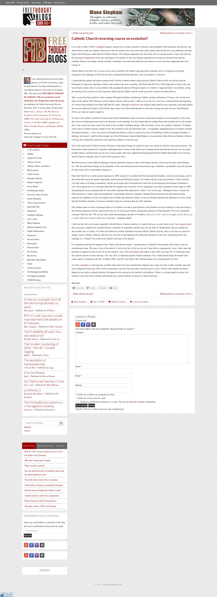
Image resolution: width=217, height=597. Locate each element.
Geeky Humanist (34, 198)
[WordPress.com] (42, 544)
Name (78, 366)
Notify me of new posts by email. (92, 398)
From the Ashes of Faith (37, 194)
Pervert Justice (33, 239)
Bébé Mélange (53, 384)
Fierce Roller (32, 186)
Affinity (30, 153)
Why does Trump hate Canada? (37, 460)
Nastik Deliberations (35, 231)
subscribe (133, 401)
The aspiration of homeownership (35, 362)
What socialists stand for (35, 465)
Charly (46, 355)
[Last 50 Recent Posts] (30, 294)
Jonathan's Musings (35, 214)
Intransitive (32, 210)
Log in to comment (140, 301)
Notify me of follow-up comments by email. (96, 394)
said (95, 139)
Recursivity (32, 255)
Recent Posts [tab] (29, 445)
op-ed (143, 101)
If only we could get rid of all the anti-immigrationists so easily (42, 303)
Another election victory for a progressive (42, 495)
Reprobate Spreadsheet (36, 259)
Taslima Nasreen (34, 267)
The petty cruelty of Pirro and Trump (40, 506)
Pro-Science (32, 251)
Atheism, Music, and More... (39, 166)
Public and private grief (83, 33)
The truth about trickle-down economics (41, 479)
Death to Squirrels (34, 182)
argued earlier (185, 224)
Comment (79, 332)
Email (78, 375)
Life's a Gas (32, 219)
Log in (27, 430)
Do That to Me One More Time (44, 381)
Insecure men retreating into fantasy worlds (43, 490)
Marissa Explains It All (36, 227)
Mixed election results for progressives (41, 500)
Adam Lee (56, 339)
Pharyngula (32, 243)
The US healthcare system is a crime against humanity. (43, 404)
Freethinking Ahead (35, 190)
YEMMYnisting (34, 280)
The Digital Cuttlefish (36, 276)
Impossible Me (33, 206)
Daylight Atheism (34, 178)
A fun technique (34, 372)
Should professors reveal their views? (175, 33)
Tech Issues (36, 2)
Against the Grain (34, 157)
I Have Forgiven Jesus (36, 202)
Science (123, 301)
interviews (136, 104)
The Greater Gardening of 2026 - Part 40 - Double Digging (41, 347)
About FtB (10, 2)
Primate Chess (33, 247)
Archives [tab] (60, 445)
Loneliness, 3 (32, 390)
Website (78, 385)
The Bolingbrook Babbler (38, 271)
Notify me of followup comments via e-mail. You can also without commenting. (118, 401)
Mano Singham (33, 223)
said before (84, 265)
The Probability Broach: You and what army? (42, 333)
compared (100, 46)
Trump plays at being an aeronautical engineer (44, 485)
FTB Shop (47, 2)
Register (27, 427)
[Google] (31, 544)
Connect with (80, 320)
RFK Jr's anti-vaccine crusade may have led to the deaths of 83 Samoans (43, 319)
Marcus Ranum (48, 376)
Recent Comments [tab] (45, 445)
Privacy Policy (23, 2)
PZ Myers (51, 310)
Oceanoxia (31, 235)
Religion (115, 301)
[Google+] (26, 544)
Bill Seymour (32, 170)
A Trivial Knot (33, 149)
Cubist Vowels (33, 174)
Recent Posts (59, 2)
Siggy (51, 367)
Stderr (29, 263)
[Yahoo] (36, 544)
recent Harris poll (136, 251)
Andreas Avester (34, 162)
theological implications (85, 57)
